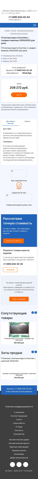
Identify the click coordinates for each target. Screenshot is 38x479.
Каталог (13, 30)
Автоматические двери (19, 440)
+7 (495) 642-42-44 (19, 17)
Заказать (19, 95)
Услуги (19, 420)
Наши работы (19, 423)
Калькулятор (19, 434)
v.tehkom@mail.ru (14, 20)
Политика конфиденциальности (19, 407)
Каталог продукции (19, 416)
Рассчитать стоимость (13, 241)
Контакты (19, 430)
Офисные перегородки (19, 447)
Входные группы (19, 450)
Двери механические (19, 458)
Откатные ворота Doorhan (19, 33)
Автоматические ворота (25, 30)
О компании (19, 412)
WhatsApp (26, 73)
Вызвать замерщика (19, 299)
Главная (7, 30)
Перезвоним (10, 269)
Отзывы (19, 427)
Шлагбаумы (19, 454)
